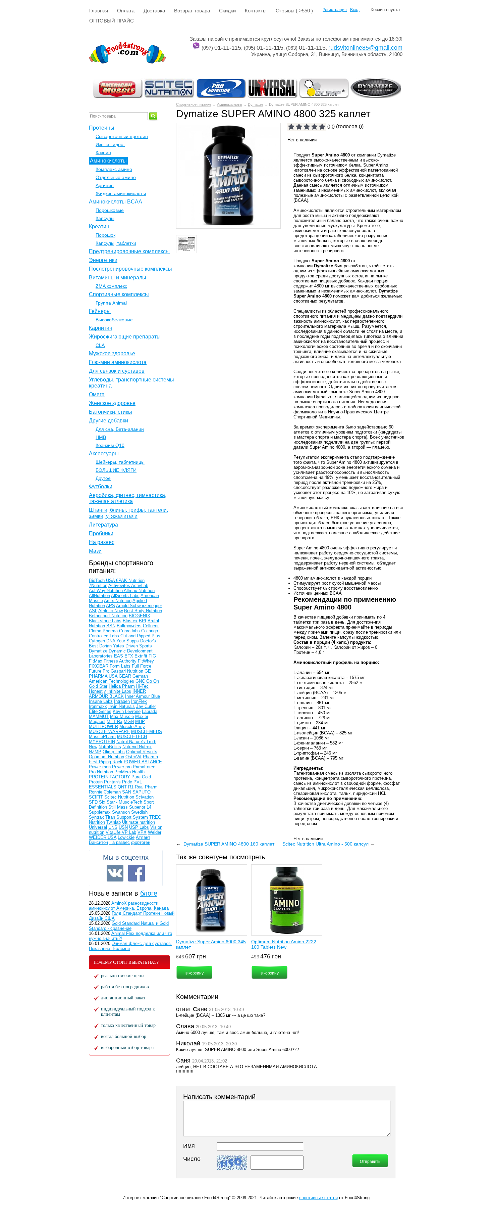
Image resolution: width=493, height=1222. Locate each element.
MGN (129, 721)
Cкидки (227, 10)
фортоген (140, 842)
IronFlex (139, 701)
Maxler (141, 716)
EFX (128, 656)
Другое (103, 478)
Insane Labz (101, 701)
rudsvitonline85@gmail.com (365, 47)
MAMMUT (99, 716)
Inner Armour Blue (142, 696)
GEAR (125, 676)
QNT (122, 786)
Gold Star (98, 686)
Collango (149, 630)
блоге (148, 893)
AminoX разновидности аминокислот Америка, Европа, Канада (129, 906)
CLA (100, 345)
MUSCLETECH (132, 736)
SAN (126, 792)
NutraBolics (110, 746)
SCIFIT (96, 797)
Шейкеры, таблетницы (120, 462)
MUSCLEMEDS (146, 731)
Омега (97, 394)
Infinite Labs (119, 691)
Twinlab (113, 822)
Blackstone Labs (105, 620)
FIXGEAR (98, 666)
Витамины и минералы (117, 277)
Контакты (256, 10)
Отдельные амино (116, 177)
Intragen (122, 701)
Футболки (100, 486)
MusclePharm (102, 736)
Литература (103, 525)
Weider (154, 832)
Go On (152, 681)
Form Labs (120, 666)
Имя (189, 1145)
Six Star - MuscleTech (120, 802)
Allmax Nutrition (139, 590)
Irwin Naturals (121, 706)
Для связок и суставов (117, 371)
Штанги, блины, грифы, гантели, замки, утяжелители (128, 513)
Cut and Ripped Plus (140, 635)
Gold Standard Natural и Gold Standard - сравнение (129, 926)
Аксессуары (104, 453)
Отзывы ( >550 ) (294, 10)
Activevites (119, 585)
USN (123, 827)
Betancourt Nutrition (108, 615)
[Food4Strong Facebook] (136, 873)
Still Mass (118, 807)
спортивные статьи (318, 1197)
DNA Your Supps (123, 640)
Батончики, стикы (110, 412)
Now (93, 746)
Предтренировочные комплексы (129, 251)
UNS (112, 827)
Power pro (121, 766)
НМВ (101, 437)
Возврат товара (192, 10)
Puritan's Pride (118, 781)
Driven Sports (138, 645)
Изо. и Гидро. (110, 144)
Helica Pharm (122, 686)
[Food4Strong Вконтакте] (115, 873)
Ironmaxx (98, 706)
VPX (142, 832)
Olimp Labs (114, 751)
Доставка (154, 10)
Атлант (143, 837)
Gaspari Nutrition (127, 671)
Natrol (122, 741)
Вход (355, 9)
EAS (119, 656)
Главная (98, 10)
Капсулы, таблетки (116, 243)
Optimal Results (141, 751)
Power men (100, 766)
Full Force (141, 666)
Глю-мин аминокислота (118, 362)
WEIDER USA (102, 837)
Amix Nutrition (117, 600)
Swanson (121, 812)
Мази (95, 551)
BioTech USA (102, 580)
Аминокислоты (229, 104)
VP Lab (129, 832)
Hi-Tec (142, 686)
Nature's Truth (142, 741)
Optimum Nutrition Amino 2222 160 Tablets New (283, 944)
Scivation (144, 797)
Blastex (130, 620)
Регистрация (335, 9)
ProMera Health (129, 771)
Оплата (125, 10)
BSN (110, 625)
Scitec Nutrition (119, 797)
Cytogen (97, 640)
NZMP (95, 751)
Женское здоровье (112, 403)
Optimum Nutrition (106, 756)
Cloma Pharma (103, 630)
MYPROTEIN (102, 741)
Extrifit (140, 656)
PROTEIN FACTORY (109, 776)
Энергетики (103, 260)
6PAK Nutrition (130, 580)
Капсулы (105, 218)
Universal (98, 827)
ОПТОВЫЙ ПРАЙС (111, 21)
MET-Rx (114, 721)
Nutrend (130, 746)
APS (110, 605)
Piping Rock (110, 761)
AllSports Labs (125, 595)
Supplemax (100, 812)
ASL (93, 610)
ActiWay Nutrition (106, 590)
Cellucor (151, 625)
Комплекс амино (114, 169)
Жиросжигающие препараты (125, 337)
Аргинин (105, 185)
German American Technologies (118, 679)
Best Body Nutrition (143, 610)
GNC (140, 681)
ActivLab (139, 585)
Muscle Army (132, 726)
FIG (152, 656)
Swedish (139, 812)
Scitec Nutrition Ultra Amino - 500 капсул (325, 844)
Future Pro (99, 671)
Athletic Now (110, 610)
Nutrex (145, 746)
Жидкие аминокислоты (121, 193)
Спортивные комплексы (119, 294)
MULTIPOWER (103, 726)
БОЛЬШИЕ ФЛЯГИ (116, 470)
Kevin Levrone (127, 711)
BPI (142, 620)
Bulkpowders (129, 625)
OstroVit (133, 756)
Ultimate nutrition (138, 822)
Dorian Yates (112, 645)
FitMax (95, 661)
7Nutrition (98, 585)
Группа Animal (111, 303)
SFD (94, 802)
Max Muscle (122, 716)
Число (192, 1159)
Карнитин (100, 328)
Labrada (149, 711)
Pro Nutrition (101, 771)
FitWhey (146, 661)
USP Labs (139, 827)
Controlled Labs (104, 635)
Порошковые (110, 210)
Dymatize (255, 104)
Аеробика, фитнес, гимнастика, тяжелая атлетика (127, 498)
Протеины (101, 128)
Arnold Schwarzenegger (139, 605)
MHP (140, 721)
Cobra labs (129, 630)
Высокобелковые (114, 319)
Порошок (105, 235)
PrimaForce (144, 766)
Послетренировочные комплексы (130, 269)
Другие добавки (108, 420)
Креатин (99, 226)
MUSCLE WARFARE (109, 731)
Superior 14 (140, 807)
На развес (101, 542)
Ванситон (98, 842)
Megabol (97, 721)
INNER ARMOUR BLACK (117, 694)
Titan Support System (126, 817)
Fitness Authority (121, 661)
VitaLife (114, 832)
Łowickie (126, 837)
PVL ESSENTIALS (115, 784)
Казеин (103, 152)
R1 (130, 786)
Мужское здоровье (112, 353)
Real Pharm (146, 786)
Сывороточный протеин (122, 136)
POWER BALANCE (143, 761)
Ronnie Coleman (105, 792)
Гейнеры (100, 311)
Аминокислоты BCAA (115, 202)
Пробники (101, 533)
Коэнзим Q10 (110, 445)
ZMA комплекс (111, 286)
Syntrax (96, 817)
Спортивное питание (193, 104)
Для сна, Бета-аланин (120, 429)
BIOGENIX (139, 615)
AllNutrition (99, 595)
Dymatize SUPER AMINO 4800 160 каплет (228, 844)
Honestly (97, 691)
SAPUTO (141, 792)
